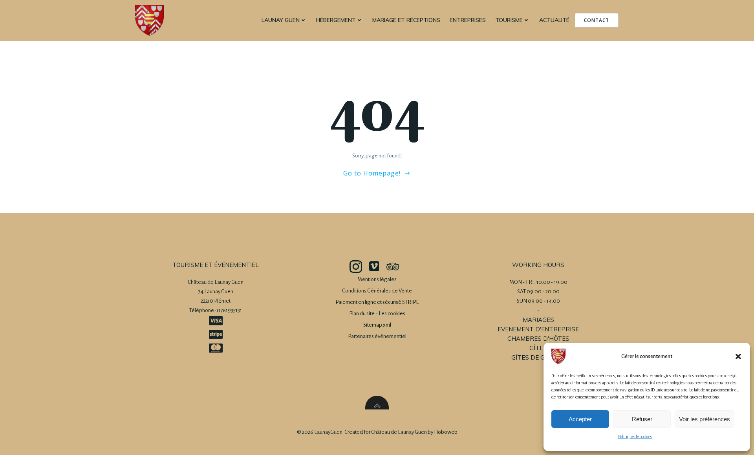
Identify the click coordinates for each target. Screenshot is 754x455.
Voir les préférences (704, 419)
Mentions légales (377, 279)
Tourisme (509, 20)
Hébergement (336, 20)
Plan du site (362, 313)
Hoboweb (446, 432)
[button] (738, 356)
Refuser (642, 419)
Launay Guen (281, 20)
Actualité (554, 20)
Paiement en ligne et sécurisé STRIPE (377, 302)
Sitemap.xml (377, 325)
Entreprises (468, 20)
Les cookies (392, 313)
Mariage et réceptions (406, 20)
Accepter (580, 419)
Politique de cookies (635, 436)
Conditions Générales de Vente (377, 291)
